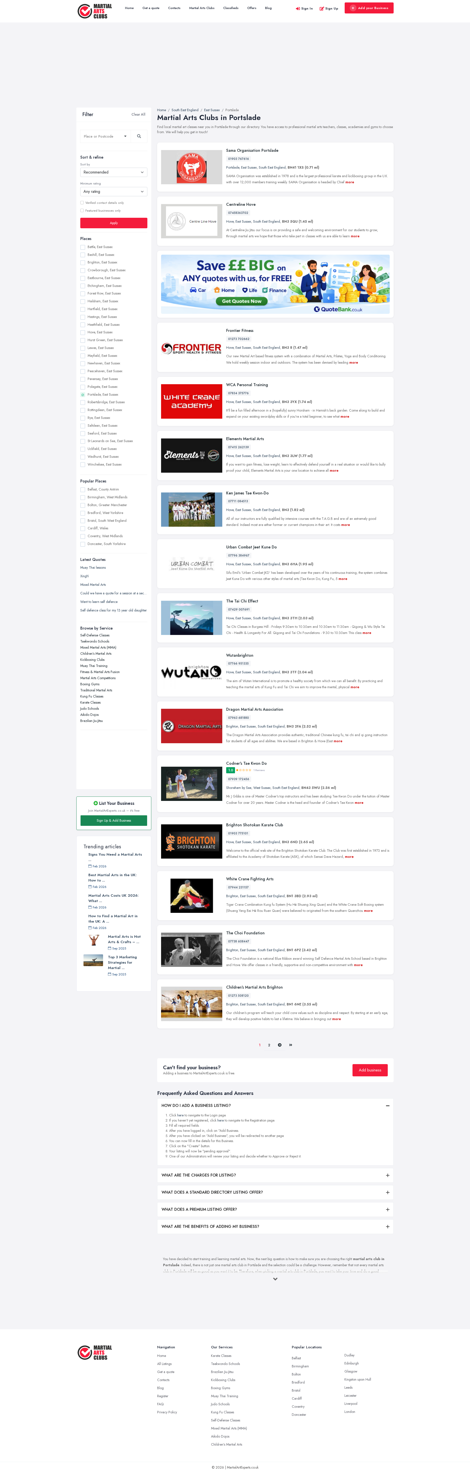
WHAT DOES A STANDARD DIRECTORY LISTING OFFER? (212, 1192)
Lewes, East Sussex (101, 347)
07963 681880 (238, 718)
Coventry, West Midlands (105, 536)
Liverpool (350, 1403)
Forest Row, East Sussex (104, 293)
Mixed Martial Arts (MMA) (98, 647)
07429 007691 (239, 609)
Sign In (307, 8)
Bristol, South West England (107, 520)
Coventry (298, 1406)
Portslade (232, 167)
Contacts (174, 8)
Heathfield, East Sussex (104, 324)
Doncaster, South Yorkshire (107, 543)
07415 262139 (238, 447)
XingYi (84, 576)
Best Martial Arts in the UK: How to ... (112, 877)
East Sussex (249, 167)
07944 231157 (238, 887)
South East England (272, 167)
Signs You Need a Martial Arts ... (115, 857)
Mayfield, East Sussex (102, 355)
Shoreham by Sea (238, 787)
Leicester (350, 1395)
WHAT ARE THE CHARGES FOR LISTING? (199, 1175)
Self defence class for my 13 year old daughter (113, 610)
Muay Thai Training (93, 665)
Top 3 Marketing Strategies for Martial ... (122, 962)
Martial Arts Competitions (98, 678)
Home (129, 8)
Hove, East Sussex (100, 332)
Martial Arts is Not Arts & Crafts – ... (124, 939)
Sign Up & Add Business (114, 820)
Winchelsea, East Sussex (105, 464)
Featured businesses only (102, 210)
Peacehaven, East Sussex (105, 371)
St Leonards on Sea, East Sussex (110, 440)
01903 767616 (238, 159)
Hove (230, 221)
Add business (370, 1070)
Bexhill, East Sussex (101, 254)
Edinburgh (351, 1363)
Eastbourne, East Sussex (104, 277)
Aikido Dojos (89, 714)
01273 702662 (238, 339)
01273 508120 (238, 995)
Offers (251, 8)
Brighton (232, 726)
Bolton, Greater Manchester (107, 504)
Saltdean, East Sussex (103, 425)
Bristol (296, 1390)
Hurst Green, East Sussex (105, 340)
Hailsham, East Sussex (103, 301)
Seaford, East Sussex (102, 433)
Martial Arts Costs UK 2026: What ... (113, 898)
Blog (268, 8)
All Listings (164, 1363)
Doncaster (299, 1414)
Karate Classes (90, 702)
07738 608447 (238, 941)
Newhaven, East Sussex (104, 363)
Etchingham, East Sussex (105, 285)
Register (162, 1396)
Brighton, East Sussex (102, 262)
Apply (114, 222)
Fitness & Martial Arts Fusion (100, 671)
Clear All (138, 114)
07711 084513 (238, 501)
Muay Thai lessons (93, 567)
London (349, 1411)
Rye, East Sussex (99, 417)
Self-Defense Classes (94, 635)
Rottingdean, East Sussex (105, 409)
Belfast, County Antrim (103, 489)
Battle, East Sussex (100, 246)
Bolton (296, 1374)
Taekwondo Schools (94, 641)
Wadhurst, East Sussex (103, 456)
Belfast (296, 1358)
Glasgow (350, 1371)
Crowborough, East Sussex (107, 270)
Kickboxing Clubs (92, 659)
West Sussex (261, 787)
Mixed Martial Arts (93, 584)
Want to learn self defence (99, 601)
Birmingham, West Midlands (107, 497)
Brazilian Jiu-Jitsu (91, 720)
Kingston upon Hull (357, 1379)
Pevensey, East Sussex (103, 378)
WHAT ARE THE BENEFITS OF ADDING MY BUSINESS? (210, 1226)
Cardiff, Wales (98, 528)
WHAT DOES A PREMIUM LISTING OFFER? (199, 1209)
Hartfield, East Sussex (103, 308)
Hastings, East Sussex (102, 316)
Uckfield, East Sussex (102, 448)
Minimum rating (90, 183)
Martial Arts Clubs (201, 8)
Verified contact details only (104, 203)
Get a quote (150, 8)
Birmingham (300, 1366)
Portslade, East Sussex (103, 394)
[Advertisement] (235, 71)
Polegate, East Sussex (103, 386)
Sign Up (331, 8)
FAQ (160, 1404)
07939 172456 (238, 779)
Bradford (298, 1382)
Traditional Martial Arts (96, 690)
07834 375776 (238, 393)
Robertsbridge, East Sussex (106, 402)
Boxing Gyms (89, 684)
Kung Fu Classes (91, 696)
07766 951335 (238, 663)
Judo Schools (89, 708)
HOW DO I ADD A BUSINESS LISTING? (196, 1105)
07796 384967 (238, 555)
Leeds (348, 1387)
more (349, 182)
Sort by (85, 164)
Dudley (349, 1355)
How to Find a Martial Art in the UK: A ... (113, 918)
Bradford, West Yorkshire (105, 512)
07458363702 (238, 213)
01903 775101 (238, 833)
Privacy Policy (167, 1412)
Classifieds (230, 8)
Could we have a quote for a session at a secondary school (113, 593)
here (180, 1115)
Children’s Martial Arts (95, 653)
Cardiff (297, 1398)
